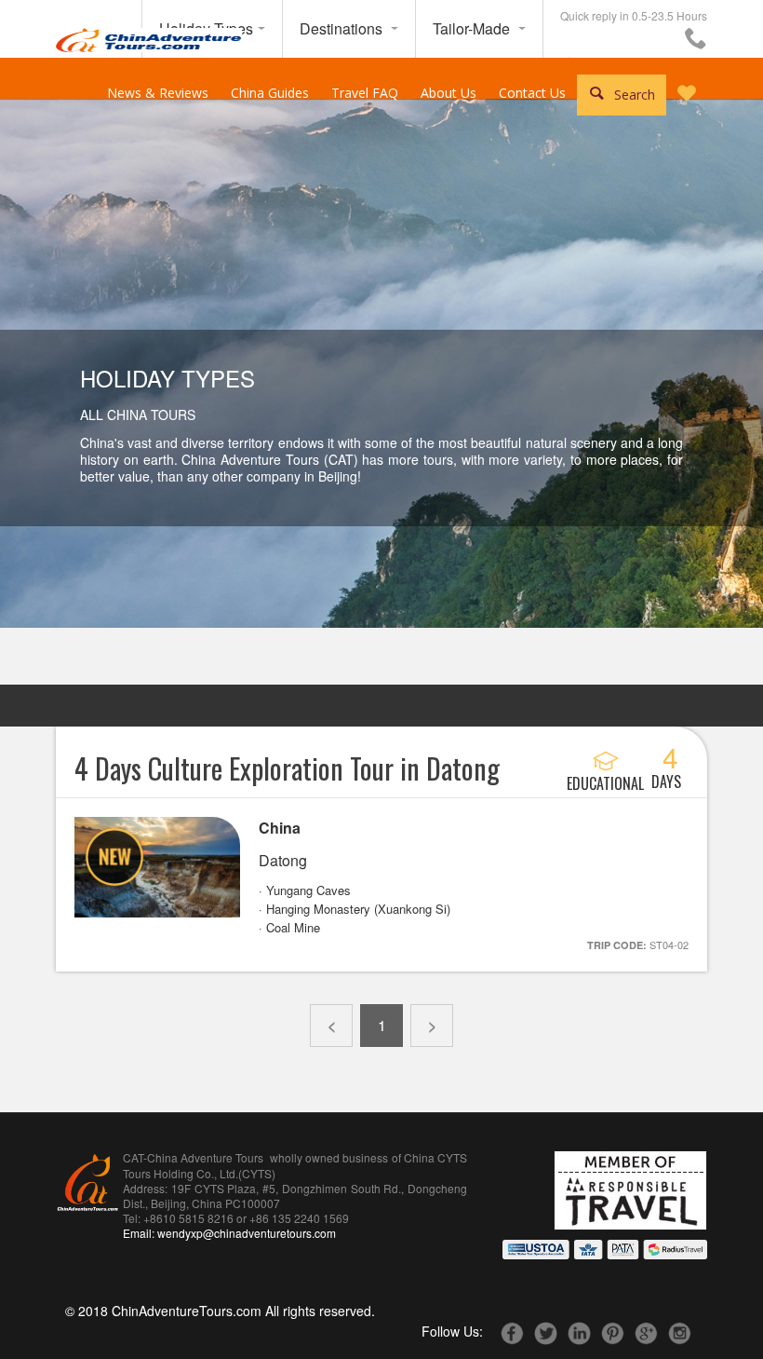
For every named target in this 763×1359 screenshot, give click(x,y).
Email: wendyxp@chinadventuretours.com (229, 1233)
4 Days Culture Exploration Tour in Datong (287, 768)
